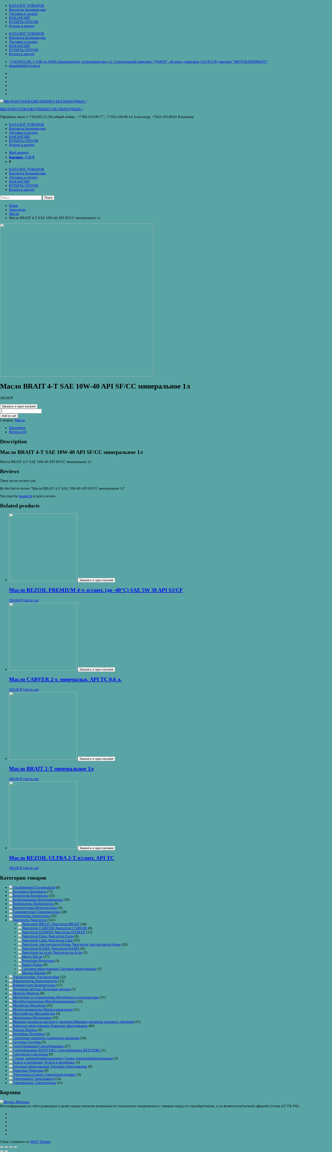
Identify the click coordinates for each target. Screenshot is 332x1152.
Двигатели (17, 210)
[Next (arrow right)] (6, 1151)
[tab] (170, 428)
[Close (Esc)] (2, 1147)
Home (13, 206)
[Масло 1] (77, 375)
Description (17, 428)
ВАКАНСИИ (19, 18)
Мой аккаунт (19, 152)
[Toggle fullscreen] (11, 1147)
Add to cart (9, 416)
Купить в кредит (22, 26)
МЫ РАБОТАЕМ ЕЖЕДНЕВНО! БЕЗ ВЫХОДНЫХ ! (41, 109)
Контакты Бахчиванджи (27, 10)
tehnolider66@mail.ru (24, 66)
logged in (25, 496)
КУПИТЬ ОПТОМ (23, 22)
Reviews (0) (17, 432)
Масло (14, 214)
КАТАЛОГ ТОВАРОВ (26, 5)
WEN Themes (40, 1142)
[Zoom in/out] (15, 1147)
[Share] (6, 1147)
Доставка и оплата (23, 14)
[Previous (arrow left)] (2, 1151)
